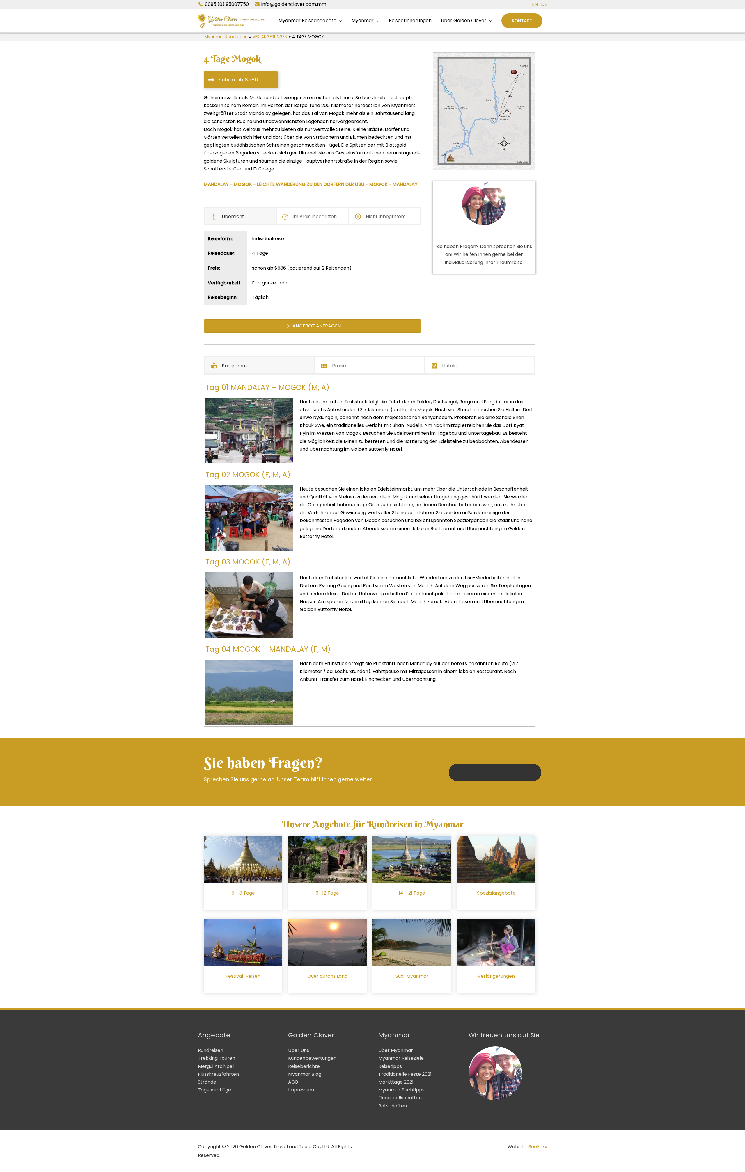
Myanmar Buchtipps (401, 1089)
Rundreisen (210, 1050)
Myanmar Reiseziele (401, 1058)
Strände (207, 1082)
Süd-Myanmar (411, 976)
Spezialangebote (496, 893)
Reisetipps (390, 1066)
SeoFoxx (537, 1146)
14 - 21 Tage (412, 893)
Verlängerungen (496, 976)
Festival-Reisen (243, 976)
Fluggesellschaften (400, 1097)
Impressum (301, 1089)
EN (535, 4)
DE (544, 4)
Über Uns (298, 1050)
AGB (293, 1082)
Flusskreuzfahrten (218, 1074)
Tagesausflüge (214, 1089)
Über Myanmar (395, 1050)
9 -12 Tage (327, 893)
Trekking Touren (216, 1058)
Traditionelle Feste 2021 (405, 1074)
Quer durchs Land (327, 976)
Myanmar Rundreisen (226, 37)
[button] (521, 20)
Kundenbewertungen (312, 1058)
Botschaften (392, 1105)
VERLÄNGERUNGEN (270, 37)
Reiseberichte (304, 1066)
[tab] (240, 216)
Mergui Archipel (216, 1066)
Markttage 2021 (396, 1082)
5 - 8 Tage (243, 893)
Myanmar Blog (304, 1074)
